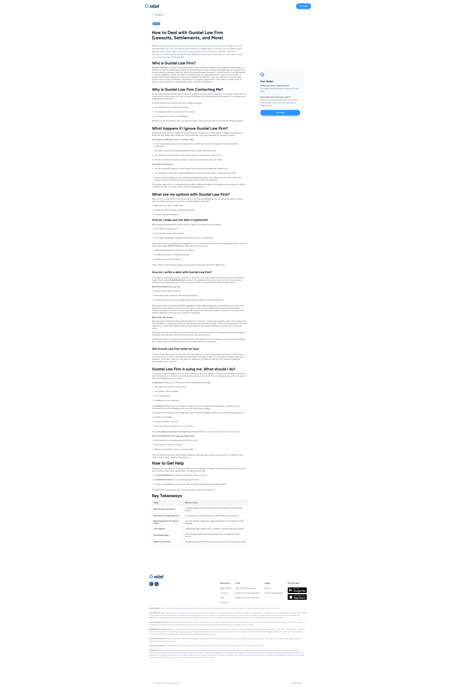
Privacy (268, 588)
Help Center (225, 588)
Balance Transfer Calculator (247, 598)
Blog (222, 598)
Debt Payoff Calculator (245, 588)
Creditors (224, 602)
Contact (224, 593)
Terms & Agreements (274, 593)
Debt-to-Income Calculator (247, 593)
